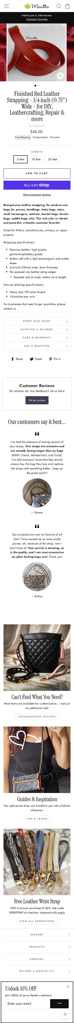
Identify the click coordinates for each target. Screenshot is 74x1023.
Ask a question (37, 345)
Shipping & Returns (37, 329)
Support (37, 934)
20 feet (52, 159)
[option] (37, 17)
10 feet (36, 159)
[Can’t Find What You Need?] (37, 657)
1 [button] (36, 86)
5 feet (20, 159)
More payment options (37, 194)
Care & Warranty (37, 337)
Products (37, 946)
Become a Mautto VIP (37, 971)
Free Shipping (22, 137)
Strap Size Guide (37, 321)
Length (37, 151)
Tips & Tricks (37, 818)
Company (37, 959)
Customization (40, 137)
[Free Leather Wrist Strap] (37, 862)
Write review (37, 400)
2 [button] (39, 86)
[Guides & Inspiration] (37, 760)
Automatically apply (52, 912)
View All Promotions (37, 921)
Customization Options (37, 716)
